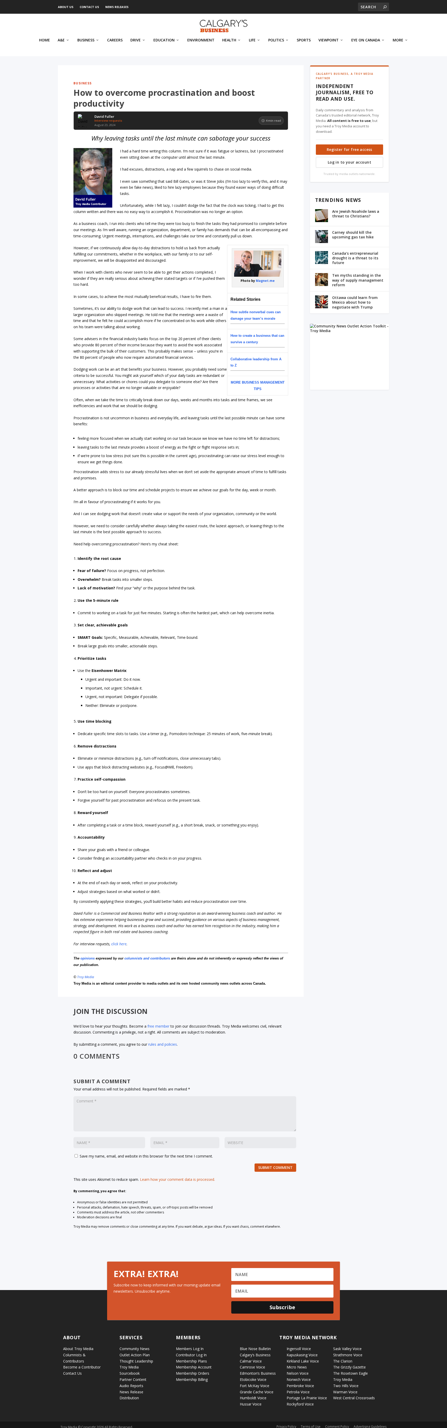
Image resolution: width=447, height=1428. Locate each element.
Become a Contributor (82, 1367)
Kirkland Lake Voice (303, 1361)
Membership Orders (192, 1373)
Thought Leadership (136, 1361)
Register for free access (349, 149)
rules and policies (162, 1044)
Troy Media (85, 977)
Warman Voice (345, 1391)
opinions (87, 958)
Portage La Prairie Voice (307, 1397)
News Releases (117, 7)
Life (252, 40)
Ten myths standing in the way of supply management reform (357, 280)
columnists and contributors (147, 958)
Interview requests (108, 120)
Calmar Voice (251, 1361)
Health (229, 40)
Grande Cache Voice (256, 1391)
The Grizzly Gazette (349, 1367)
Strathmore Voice (347, 1354)
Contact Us (72, 1373)
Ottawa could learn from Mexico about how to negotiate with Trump (355, 302)
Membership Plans (191, 1361)
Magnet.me (265, 281)
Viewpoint (328, 40)
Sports (304, 40)
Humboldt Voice (253, 1397)
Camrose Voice (252, 1367)
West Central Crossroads (354, 1397)
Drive (135, 40)
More (398, 40)
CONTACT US (89, 7)
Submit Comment (275, 1167)
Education (164, 40)
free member (158, 1026)
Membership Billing (192, 1379)
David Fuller (104, 117)
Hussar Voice (251, 1404)
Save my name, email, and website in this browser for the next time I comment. (146, 1156)
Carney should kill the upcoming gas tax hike (353, 234)
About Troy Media (78, 1348)
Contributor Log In (191, 1354)
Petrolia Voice (298, 1391)
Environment (200, 40)
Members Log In (190, 1348)
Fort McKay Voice (254, 1385)
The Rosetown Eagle (350, 1373)
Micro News (297, 1367)
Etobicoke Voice (253, 1379)
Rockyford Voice (300, 1404)
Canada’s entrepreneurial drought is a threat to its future (355, 258)
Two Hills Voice (346, 1385)
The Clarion (342, 1361)
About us (65, 7)
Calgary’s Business (255, 1354)
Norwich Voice (299, 1379)
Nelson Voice (298, 1373)
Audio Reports (131, 1385)
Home (44, 40)
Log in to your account (349, 162)
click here (118, 943)
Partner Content (133, 1379)
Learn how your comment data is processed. (177, 1179)
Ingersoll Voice (299, 1348)
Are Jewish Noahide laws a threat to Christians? (355, 213)
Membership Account (194, 1367)
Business (85, 40)
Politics (276, 40)
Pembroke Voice (300, 1385)
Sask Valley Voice (347, 1348)
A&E (61, 40)
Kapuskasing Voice (302, 1354)
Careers (115, 40)
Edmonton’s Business (258, 1373)
